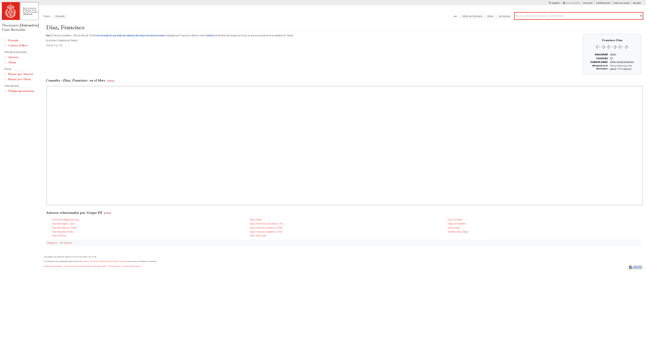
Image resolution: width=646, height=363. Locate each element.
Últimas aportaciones (21, 91)
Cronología (602, 58)
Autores (68, 242)
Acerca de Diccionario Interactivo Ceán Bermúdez (85, 266)
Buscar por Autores (20, 74)
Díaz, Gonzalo (455, 219)
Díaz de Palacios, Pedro (64, 227)
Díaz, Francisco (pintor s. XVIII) (266, 227)
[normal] (612, 47)
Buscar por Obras (19, 79)
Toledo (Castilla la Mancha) (622, 62)
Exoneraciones (114, 266)
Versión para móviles (132, 266)
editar (111, 80)
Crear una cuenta (622, 3)
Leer (455, 16)
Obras (12, 62)
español (555, 3)
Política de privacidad (53, 266)
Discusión (588, 3)
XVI (611, 58)
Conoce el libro (17, 45)
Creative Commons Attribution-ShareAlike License (103, 261)
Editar (490, 16)
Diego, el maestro (457, 223)
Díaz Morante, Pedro (63, 231)
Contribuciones (603, 3)
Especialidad (601, 54)
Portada (13, 40)
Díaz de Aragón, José (63, 223)
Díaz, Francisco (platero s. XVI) (266, 231)
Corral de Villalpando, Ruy (65, 219)
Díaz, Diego (256, 219)
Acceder (637, 3)
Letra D (613, 69)
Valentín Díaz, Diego (458, 231)
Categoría (52, 242)
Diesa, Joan (454, 227)
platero (613, 54)
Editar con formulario (472, 16)
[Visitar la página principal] (20, 17)
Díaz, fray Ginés (258, 235)
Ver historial (504, 16)
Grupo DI (627, 69)
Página (46, 16)
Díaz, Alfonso (59, 235)
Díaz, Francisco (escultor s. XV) (266, 223)
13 (625, 66)
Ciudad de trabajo (599, 62)
